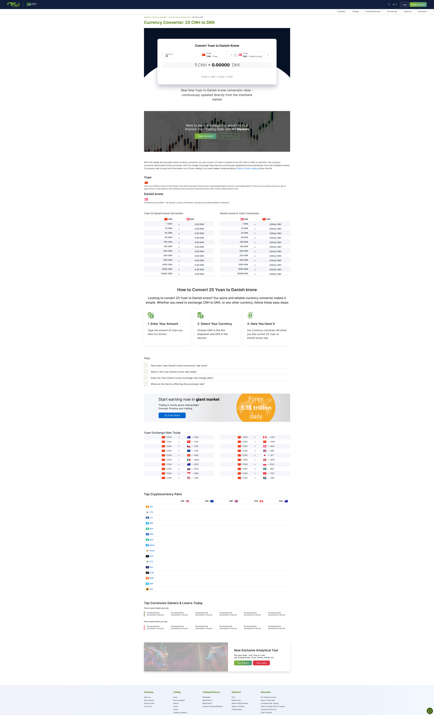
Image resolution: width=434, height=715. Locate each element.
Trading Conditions (180, 712)
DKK (272, 446)
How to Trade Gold (268, 700)
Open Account (418, 4)
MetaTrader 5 (207, 703)
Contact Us (148, 706)
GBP (272, 451)
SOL (151, 567)
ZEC (151, 589)
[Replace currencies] (235, 55)
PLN (272, 464)
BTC (151, 507)
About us (147, 697)
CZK (196, 446)
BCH (151, 529)
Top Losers (261, 663)
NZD (196, 464)
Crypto (175, 709)
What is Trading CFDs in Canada (273, 706)
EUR (196, 451)
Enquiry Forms (149, 703)
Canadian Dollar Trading (270, 703)
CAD (272, 437)
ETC (151, 562)
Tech (233, 697)
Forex (175, 697)
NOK (272, 460)
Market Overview (238, 706)
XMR (152, 578)
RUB (196, 469)
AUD (196, 437)
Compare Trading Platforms (212, 706)
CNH (272, 441)
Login (404, 4)
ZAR (272, 478)
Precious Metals (179, 700)
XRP (151, 523)
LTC (151, 518)
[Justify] (389, 4)
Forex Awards (149, 700)
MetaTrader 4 (207, 700)
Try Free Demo (228, 136)
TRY (272, 473)
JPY (272, 455)
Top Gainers (243, 663)
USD (196, 478)
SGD (196, 473)
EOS (151, 556)
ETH (151, 512)
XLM (151, 573)
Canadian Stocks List (268, 709)
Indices (175, 703)
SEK (272, 469)
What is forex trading (248, 168)
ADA (151, 534)
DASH (152, 545)
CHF (196, 441)
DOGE (152, 551)
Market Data (236, 700)
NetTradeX (206, 697)
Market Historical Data (240, 703)
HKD (196, 455)
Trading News (237, 709)
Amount (169, 54)
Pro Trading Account (268, 697)
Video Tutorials (266, 712)
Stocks (175, 706)
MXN (196, 460)
